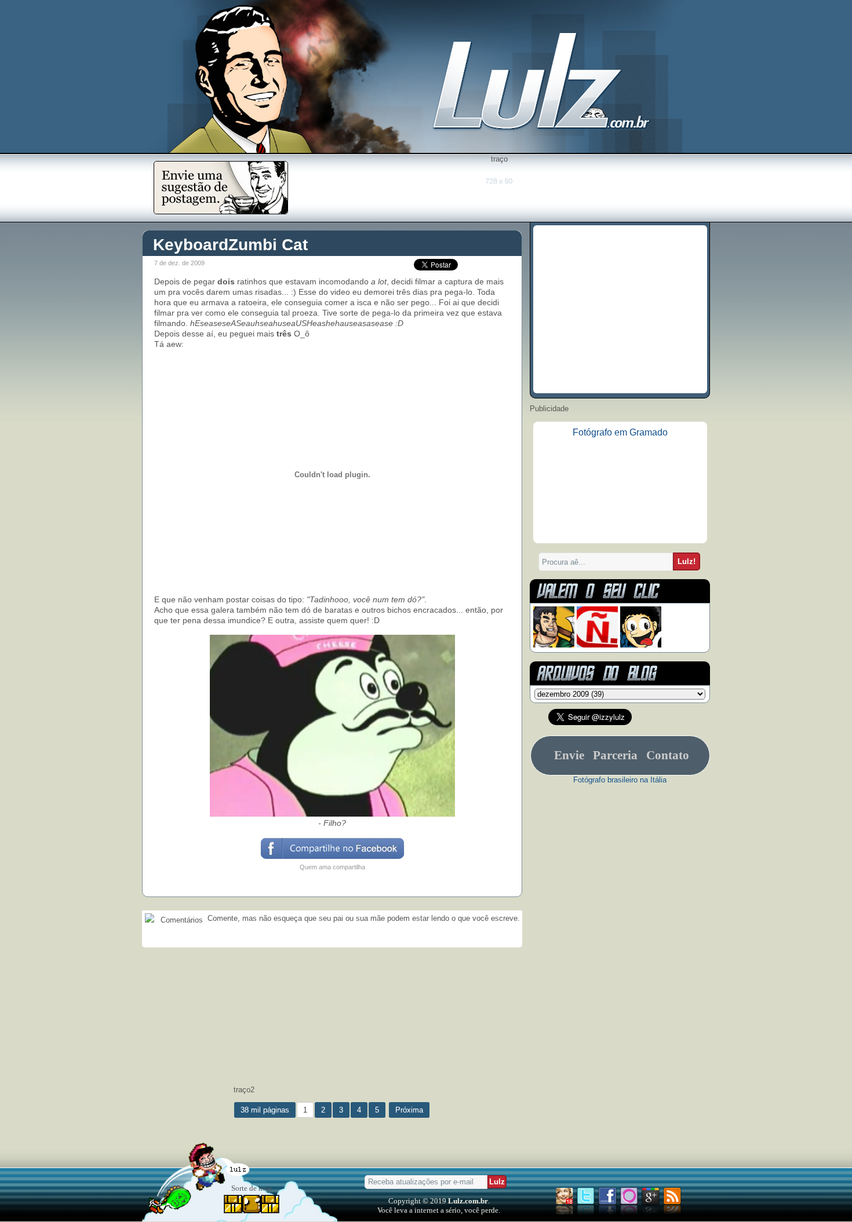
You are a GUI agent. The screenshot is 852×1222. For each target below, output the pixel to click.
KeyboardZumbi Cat (230, 245)
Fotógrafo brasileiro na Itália (620, 779)
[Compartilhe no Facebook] (332, 857)
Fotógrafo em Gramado (620, 432)
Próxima (409, 1110)
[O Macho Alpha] (553, 645)
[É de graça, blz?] (220, 211)
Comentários (180, 920)
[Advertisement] (499, 189)
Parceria (615, 755)
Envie (569, 755)
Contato (667, 755)
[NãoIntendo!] (597, 645)
